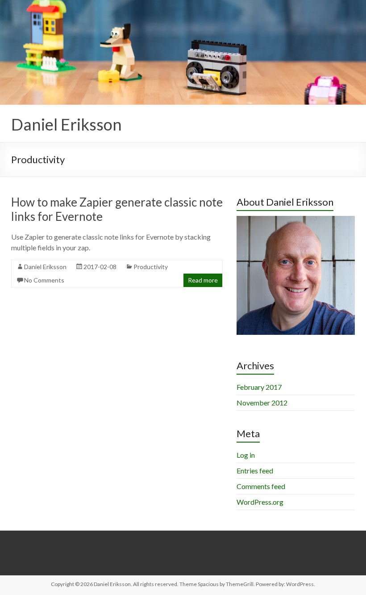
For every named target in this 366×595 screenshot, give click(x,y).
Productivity (150, 266)
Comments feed (261, 486)
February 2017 (259, 387)
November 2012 (262, 402)
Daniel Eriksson (66, 124)
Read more (203, 280)
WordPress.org (260, 502)
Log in (246, 455)
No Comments (44, 280)
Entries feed (255, 470)
